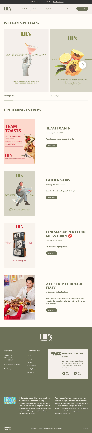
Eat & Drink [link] (23, 9)
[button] (82, 65)
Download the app (58, 2)
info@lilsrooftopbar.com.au (12, 364)
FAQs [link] (29, 355)
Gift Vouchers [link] (31, 365)
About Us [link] (69, 9)
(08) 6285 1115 (8, 355)
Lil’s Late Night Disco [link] (47, 9)
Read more (51, 146)
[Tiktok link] (11, 369)
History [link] (29, 359)
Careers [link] (29, 362)
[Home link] (7, 9)
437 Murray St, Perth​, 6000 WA (8, 359)
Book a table (82, 9)
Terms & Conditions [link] (44, 428)
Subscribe (30, 372)
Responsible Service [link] (56, 428)
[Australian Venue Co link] (7, 428)
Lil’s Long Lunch (9, 95)
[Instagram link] (7, 369)
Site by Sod (85, 428)
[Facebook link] (4, 369)
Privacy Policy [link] (33, 428)
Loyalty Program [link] (32, 369)
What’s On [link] (34, 9)
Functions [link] (60, 9)
